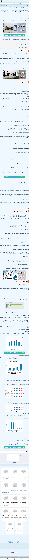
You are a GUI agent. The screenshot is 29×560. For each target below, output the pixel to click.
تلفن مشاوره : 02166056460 (25, 1)
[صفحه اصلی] (1, 1)
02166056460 (11, 544)
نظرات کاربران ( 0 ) (11, 7)
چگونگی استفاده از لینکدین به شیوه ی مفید (21, 45)
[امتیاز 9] (3, 5)
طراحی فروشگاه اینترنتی (10, 541)
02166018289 (12, 546)
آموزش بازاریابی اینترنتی (19, 3)
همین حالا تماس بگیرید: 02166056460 (18, 35)
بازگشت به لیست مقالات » (26, 7)
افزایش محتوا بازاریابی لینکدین (23, 47)
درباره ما (18, 541)
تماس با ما (18, 542)
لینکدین (15, 3)
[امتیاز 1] (0, 5)
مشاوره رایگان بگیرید (8, 35)
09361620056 (8, 548)
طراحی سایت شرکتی (11, 542)
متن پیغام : (21, 460)
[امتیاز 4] (1, 5)
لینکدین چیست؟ (25, 43)
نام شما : (21, 454)
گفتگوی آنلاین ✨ (14, 557)
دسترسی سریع (10, 539)
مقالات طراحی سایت (25, 3)
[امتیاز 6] (2, 5)
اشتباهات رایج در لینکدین (24, 44)
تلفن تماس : (20, 455)
